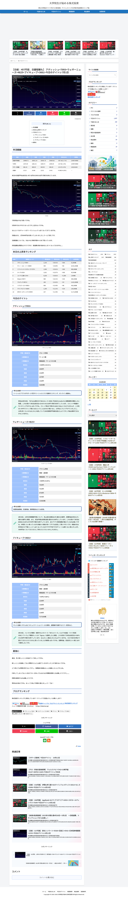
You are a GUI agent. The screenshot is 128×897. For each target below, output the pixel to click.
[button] (76, 113)
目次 (44, 124)
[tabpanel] (20, 48)
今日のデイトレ (37, 132)
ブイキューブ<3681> (40, 140)
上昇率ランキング (18, 713)
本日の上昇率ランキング (39, 130)
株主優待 (76, 891)
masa (102, 618)
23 (115, 395)
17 (90, 395)
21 (106, 395)
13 (102, 392)
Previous (10, 49)
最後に (35, 142)
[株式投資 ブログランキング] (51, 703)
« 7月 (89, 404)
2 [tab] (64, 59)
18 (94, 395)
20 (102, 395)
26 (98, 397)
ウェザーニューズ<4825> (42, 137)
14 (106, 392)
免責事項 (83, 891)
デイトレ (55, 711)
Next (117, 49)
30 (115, 397)
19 (98, 395)
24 (90, 397)
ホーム (44, 891)
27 (102, 397)
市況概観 (35, 127)
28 (106, 397)
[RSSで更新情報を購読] (49, 740)
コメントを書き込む (46, 877)
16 (115, 392)
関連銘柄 (69, 891)
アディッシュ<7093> (40, 135)
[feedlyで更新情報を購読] (44, 740)
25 (94, 397)
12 (98, 392)
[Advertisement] (64, 26)
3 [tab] (66, 59)
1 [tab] (61, 59)
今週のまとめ (51, 891)
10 (90, 392)
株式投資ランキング (71, 703)
